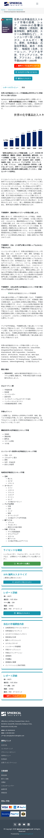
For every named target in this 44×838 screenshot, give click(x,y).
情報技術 (4, 792)
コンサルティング (7, 748)
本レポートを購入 (23, 563)
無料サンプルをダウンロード (28, 66)
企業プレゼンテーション (9, 762)
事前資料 (4, 775)
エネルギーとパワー (7, 785)
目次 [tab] (23, 87)
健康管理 (4, 789)
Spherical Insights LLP (26, 834)
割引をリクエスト (24, 78)
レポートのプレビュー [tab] (10, 87)
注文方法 (4, 745)
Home (3, 10)
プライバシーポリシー (8, 752)
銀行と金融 (4, 778)
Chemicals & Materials (15, 10)
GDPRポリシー (6, 755)
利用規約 (4, 759)
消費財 (3, 782)
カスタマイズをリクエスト (28, 72)
